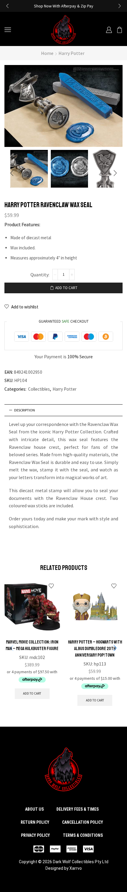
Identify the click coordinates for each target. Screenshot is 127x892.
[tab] (63, 410)
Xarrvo (75, 868)
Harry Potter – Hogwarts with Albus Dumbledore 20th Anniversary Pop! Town (95, 648)
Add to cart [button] (32, 693)
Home (47, 53)
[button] (7, 5)
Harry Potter (71, 53)
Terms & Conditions (83, 835)
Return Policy (35, 822)
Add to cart (66, 287)
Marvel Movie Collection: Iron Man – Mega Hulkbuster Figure (32, 645)
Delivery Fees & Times (77, 809)
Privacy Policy (35, 835)
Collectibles (39, 389)
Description (24, 410)
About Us (34, 809)
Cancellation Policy (82, 822)
